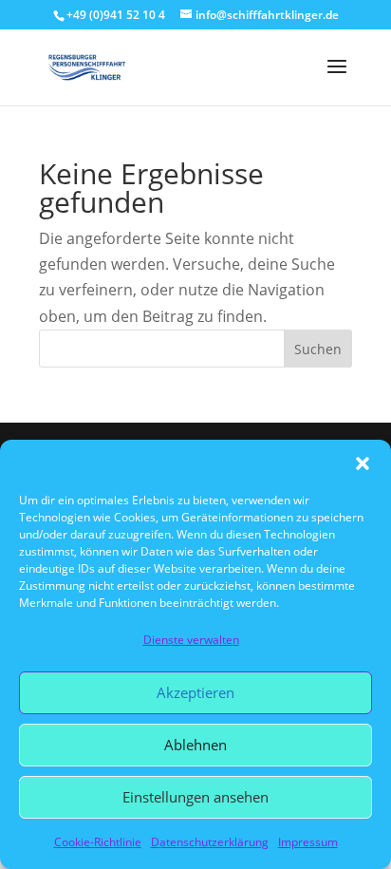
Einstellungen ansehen (195, 796)
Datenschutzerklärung (210, 842)
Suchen (318, 349)
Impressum (308, 842)
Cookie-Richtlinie (97, 842)
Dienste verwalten (191, 640)
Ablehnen (195, 744)
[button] (362, 463)
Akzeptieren (195, 692)
